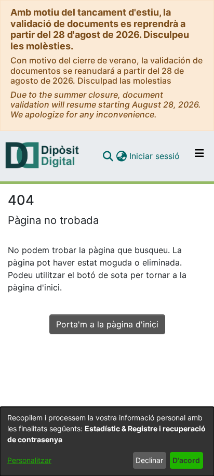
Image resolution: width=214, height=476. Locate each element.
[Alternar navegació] (199, 156)
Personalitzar (29, 460)
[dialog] (107, 441)
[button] (107, 156)
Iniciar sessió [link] (155, 156)
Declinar (149, 460)
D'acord (186, 460)
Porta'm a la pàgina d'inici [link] (107, 324)
